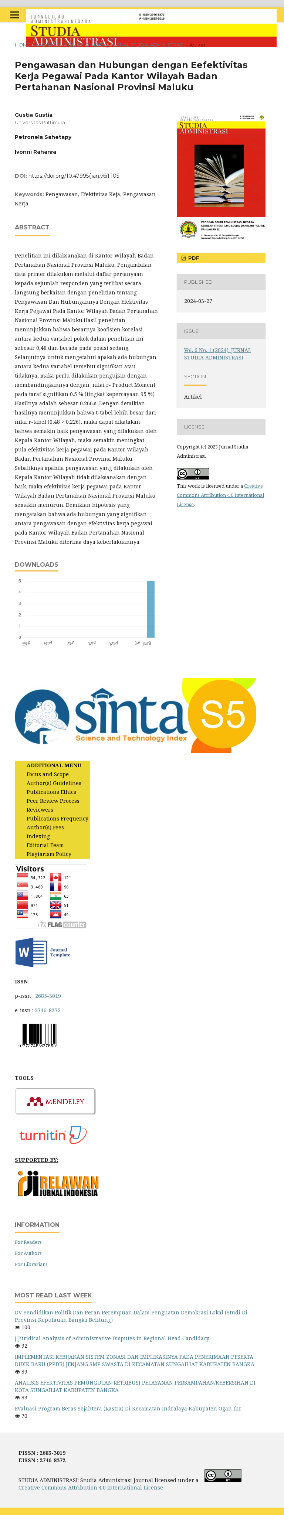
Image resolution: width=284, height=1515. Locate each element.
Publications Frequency (57, 818)
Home (22, 45)
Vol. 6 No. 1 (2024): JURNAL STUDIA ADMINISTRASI (124, 45)
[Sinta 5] (135, 750)
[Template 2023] (42, 966)
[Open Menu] (14, 14)
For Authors (28, 1253)
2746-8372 (48, 1010)
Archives (47, 45)
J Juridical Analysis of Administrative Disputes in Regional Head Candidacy (112, 1338)
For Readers (28, 1242)
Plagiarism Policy (49, 853)
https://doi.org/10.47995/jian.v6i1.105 (73, 176)
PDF (193, 258)
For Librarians (31, 1264)
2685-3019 (48, 995)
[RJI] (59, 1194)
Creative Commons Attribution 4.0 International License (220, 495)
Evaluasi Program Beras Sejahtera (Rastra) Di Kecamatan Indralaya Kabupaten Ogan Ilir (128, 1408)
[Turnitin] (56, 1145)
